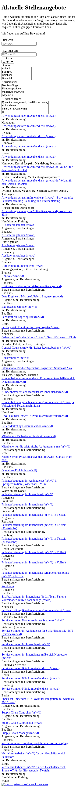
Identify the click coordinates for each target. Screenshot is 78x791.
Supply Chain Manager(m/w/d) (20, 733)
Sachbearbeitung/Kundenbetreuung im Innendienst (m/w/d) (37, 610)
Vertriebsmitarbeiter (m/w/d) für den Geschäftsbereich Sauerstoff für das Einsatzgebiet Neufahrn (34, 768)
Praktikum (8, 586)
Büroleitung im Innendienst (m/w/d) (23, 265)
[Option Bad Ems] (16, 72)
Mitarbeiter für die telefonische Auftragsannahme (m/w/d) (36, 446)
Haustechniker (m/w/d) (15, 357)
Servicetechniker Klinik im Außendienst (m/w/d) (30, 668)
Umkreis (7, 58)
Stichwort (7, 39)
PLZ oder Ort (10, 50)
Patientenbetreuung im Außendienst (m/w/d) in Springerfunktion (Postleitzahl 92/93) (29, 482)
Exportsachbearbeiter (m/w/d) (19, 306)
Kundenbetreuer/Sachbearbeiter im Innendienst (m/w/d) (35, 392)
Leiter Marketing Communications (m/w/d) (27, 426)
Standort (7, 65)
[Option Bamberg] (16, 75)
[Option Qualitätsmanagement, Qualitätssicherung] (25, 102)
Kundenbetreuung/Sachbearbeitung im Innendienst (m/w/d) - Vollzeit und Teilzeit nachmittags (38, 404)
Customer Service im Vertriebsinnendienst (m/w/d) (32, 286)
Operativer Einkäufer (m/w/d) (19, 470)
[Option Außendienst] (25, 105)
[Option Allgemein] (13, 95)
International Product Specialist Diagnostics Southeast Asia (37, 368)
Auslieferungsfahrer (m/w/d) (18, 224)
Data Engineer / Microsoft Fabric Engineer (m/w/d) (32, 296)
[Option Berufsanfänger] (13, 85)
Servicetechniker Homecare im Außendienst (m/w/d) (33, 620)
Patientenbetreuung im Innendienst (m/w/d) (27, 494)
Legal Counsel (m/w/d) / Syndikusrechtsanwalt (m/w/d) (35, 415)
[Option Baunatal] (16, 78)
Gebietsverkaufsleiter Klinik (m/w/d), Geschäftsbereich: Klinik (39, 337)
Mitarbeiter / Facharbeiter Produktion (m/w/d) (29, 436)
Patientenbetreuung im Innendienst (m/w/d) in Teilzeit (34, 514)
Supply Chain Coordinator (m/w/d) (22, 722)
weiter (5, 780)
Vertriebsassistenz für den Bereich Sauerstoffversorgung (35, 743)
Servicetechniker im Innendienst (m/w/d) (26, 644)
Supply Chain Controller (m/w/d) (21, 712)
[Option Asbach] (16, 68)
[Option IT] (25, 112)
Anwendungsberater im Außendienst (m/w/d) (28, 115)
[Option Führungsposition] (13, 88)
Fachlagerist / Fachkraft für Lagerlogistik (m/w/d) (31, 327)
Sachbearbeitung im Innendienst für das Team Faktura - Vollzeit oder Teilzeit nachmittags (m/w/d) (35, 598)
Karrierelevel (9, 82)
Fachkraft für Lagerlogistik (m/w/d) (23, 316)
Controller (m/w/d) (13, 276)
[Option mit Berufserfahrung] (13, 92)
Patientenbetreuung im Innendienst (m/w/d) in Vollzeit (34, 552)
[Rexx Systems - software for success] (25, 784)
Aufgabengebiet (11, 98)
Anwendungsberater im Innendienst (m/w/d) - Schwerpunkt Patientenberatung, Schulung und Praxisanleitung (37, 199)
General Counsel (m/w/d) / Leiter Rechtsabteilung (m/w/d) (36, 347)
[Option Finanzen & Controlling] (25, 108)
